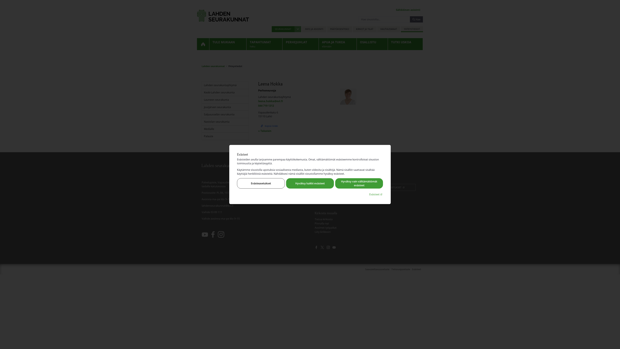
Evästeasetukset (261, 183)
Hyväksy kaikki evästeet (310, 183)
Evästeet (376, 194)
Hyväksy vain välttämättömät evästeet (359, 183)
